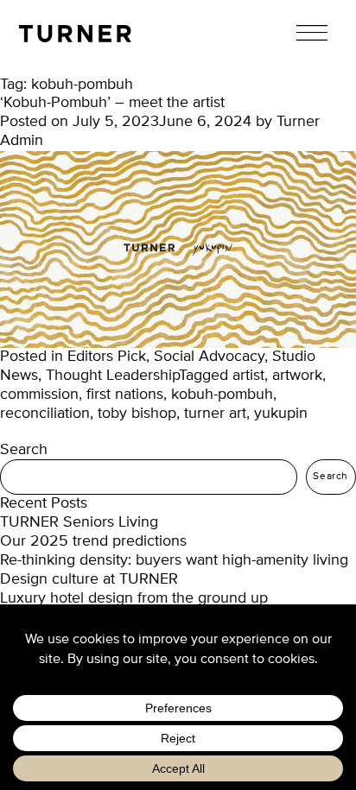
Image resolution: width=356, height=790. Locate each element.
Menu (311, 32)
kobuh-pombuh (222, 394)
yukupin (281, 413)
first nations (124, 394)
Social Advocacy (209, 356)
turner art (215, 413)
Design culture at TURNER (89, 579)
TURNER (75, 34)
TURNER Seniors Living (79, 522)
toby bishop (137, 413)
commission (39, 394)
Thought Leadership (112, 375)
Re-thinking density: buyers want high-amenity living (174, 560)
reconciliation (45, 413)
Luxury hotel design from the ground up (134, 598)
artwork (297, 375)
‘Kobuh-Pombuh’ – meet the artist (112, 103)
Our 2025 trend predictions (93, 541)
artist (248, 375)
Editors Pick (106, 356)
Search (24, 450)
